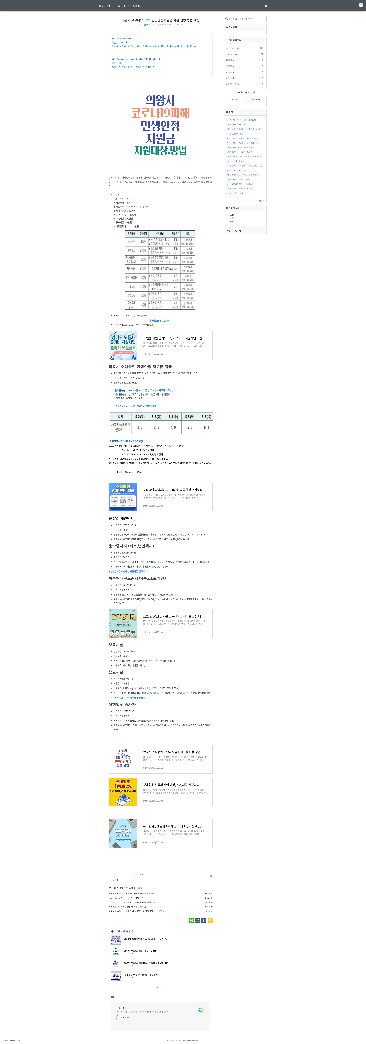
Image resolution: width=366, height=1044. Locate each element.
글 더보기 (160, 988)
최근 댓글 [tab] (256, 99)
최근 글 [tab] (234, 99)
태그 (126, 6)
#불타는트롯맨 (246, 152)
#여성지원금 (232, 143)
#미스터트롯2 (244, 179)
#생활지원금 (249, 147)
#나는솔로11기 (250, 120)
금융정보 (244, 60)
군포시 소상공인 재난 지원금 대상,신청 (126, 898)
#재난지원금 (232, 179)
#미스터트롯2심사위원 (235, 138)
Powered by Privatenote (10, 1040)
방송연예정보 (244, 83)
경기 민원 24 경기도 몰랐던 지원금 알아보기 (128, 907)
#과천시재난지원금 (234, 157)
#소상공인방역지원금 (235, 134)
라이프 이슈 (244, 54)
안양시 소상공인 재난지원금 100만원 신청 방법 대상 (132, 902)
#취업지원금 (232, 189)
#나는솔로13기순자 (234, 184)
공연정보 (244, 77)
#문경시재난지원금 (234, 120)
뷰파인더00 (159, 25)
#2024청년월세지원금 (252, 157)
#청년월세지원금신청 (235, 129)
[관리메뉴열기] (361, 5)
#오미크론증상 (232, 152)
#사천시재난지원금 (234, 147)
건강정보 (244, 72)
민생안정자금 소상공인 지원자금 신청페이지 (135, 406)
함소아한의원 (119, 42)
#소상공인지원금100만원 (236, 125)
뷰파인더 (104, 5)
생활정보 (244, 66)
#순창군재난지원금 (253, 129)
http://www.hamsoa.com (122, 38)
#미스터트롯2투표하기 (251, 175)
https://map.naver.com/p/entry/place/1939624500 (134, 59)
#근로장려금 (232, 170)
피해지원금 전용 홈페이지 (160, 320)
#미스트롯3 (249, 184)
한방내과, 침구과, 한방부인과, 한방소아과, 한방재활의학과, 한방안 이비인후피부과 (154, 46)
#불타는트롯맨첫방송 (235, 193)
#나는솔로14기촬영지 (235, 161)
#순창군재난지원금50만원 (249, 143)
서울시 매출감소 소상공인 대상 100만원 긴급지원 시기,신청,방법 (138, 911)
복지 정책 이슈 (146, 25)
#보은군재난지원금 (255, 166)
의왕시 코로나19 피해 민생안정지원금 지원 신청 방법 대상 (160, 20)
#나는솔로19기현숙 (246, 189)
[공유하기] (123, 880)
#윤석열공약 (244, 170)
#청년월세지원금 (233, 175)
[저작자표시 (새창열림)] (211, 876)
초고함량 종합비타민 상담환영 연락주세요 (133, 67)
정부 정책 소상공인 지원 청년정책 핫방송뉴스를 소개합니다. (143, 1012)
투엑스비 (117, 63)
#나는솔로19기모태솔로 (236, 166)
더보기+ (262, 201)
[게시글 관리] (129, 880)
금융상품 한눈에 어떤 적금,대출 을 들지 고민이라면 (132, 893)
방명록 (136, 6)
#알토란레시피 (252, 138)
